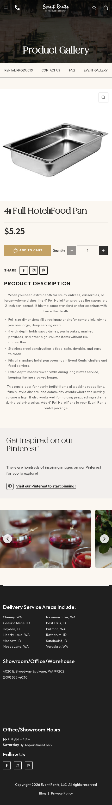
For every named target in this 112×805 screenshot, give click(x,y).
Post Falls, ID (56, 623)
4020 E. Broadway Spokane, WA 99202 (33, 671)
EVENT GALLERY (96, 70)
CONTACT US (50, 70)
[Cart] (105, 8)
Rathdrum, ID (56, 634)
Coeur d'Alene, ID (16, 623)
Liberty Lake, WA (16, 634)
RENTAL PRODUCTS (18, 70)
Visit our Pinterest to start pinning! (46, 486)
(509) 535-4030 (15, 677)
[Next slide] (104, 538)
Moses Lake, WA (16, 646)
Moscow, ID (12, 641)
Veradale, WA (57, 646)
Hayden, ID (11, 629)
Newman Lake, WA (61, 617)
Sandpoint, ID (56, 641)
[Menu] (6, 8)
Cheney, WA (12, 617)
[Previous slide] (7, 538)
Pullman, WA (56, 629)
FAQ (72, 70)
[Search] (94, 8)
